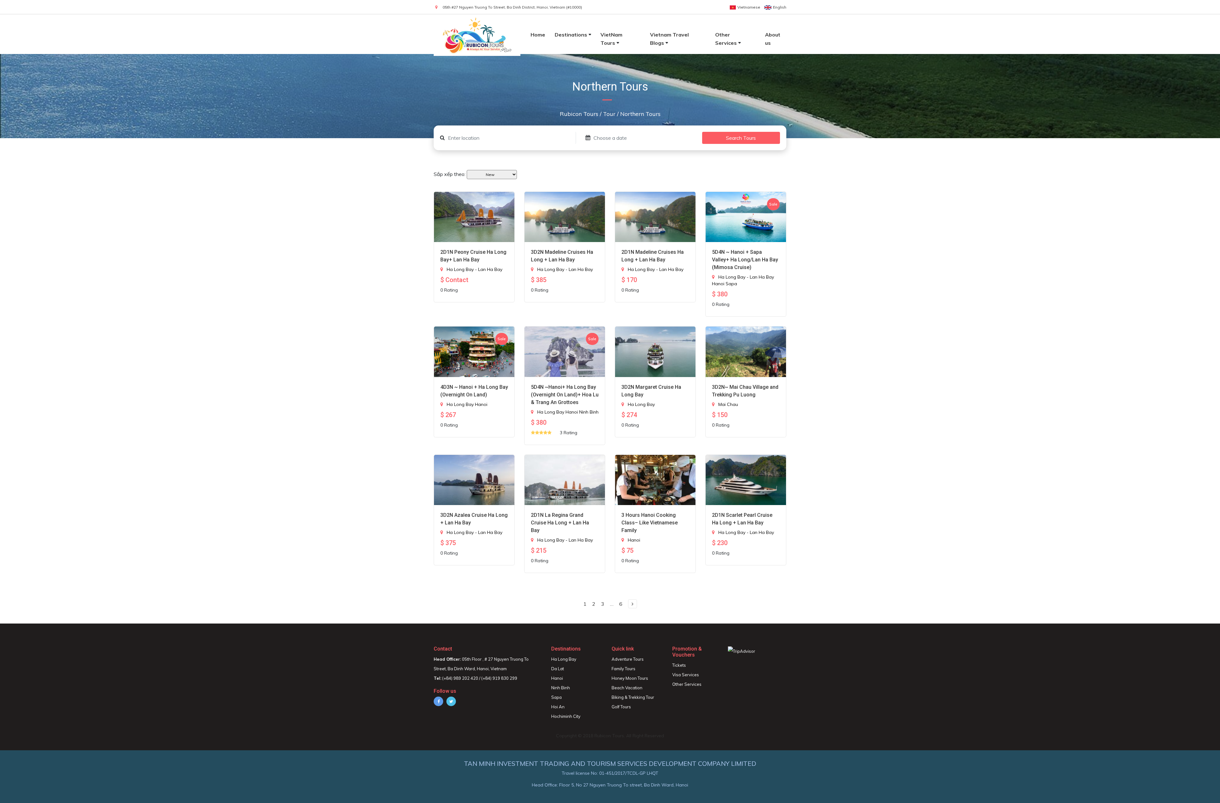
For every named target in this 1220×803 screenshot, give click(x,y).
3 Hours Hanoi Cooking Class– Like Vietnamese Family (649, 522)
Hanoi (718, 284)
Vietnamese (748, 7)
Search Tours (741, 138)
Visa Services (685, 674)
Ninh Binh (589, 412)
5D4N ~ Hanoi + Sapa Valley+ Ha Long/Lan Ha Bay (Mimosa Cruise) (745, 259)
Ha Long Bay (460, 404)
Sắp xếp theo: (449, 174)
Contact (443, 649)
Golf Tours (621, 706)
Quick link (623, 649)
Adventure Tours (628, 659)
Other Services (687, 684)
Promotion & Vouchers (687, 652)
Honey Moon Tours (630, 678)
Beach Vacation (627, 687)
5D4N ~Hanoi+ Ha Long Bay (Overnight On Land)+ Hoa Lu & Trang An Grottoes (565, 394)
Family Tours (623, 668)
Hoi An (558, 706)
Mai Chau (728, 404)
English (779, 7)
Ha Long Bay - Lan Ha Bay (474, 269)
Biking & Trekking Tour (633, 697)
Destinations (571, 34)
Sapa (731, 284)
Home (538, 34)
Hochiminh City (565, 716)
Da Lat (557, 668)
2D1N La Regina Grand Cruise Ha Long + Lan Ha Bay (560, 522)
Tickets (679, 665)
